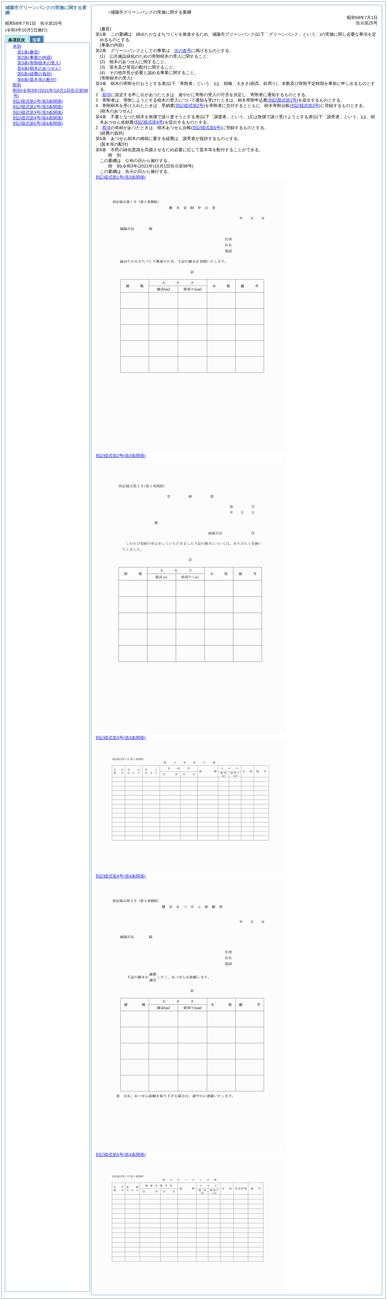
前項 (106, 94)
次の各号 (182, 50)
